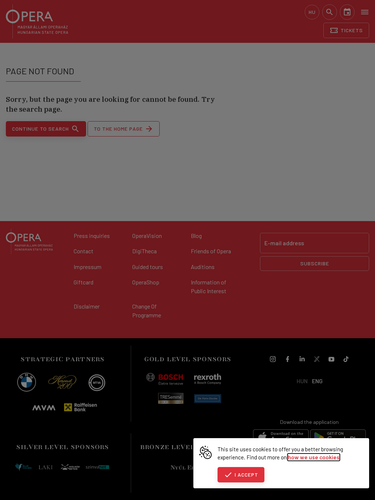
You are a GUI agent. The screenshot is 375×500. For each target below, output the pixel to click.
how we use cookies (313, 457)
